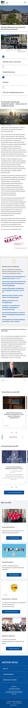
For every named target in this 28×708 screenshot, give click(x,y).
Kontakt (14, 686)
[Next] (26, 23)
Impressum (8, 703)
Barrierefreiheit (13, 705)
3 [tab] (15, 23)
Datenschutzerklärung (17, 703)
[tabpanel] (14, 15)
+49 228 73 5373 (14, 689)
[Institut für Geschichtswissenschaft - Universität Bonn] (2, 2)
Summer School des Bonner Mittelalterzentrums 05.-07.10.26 (14, 467)
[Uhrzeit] (7, 472)
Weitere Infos (10, 662)
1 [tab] (12, 23)
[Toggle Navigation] (25, 2)
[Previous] (23, 23)
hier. (21, 229)
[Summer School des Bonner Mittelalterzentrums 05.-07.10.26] (24, 482)
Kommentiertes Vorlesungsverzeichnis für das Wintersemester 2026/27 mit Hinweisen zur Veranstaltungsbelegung (14, 283)
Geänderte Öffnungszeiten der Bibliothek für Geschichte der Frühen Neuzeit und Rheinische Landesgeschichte (14, 415)
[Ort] (7, 471)
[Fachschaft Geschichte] (14, 526)
